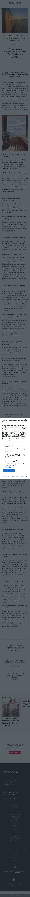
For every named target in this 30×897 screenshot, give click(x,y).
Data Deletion (5, 476)
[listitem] (15, 445)
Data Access (15, 476)
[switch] (24, 449)
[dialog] (15, 448)
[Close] (26, 420)
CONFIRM (9, 470)
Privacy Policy (24, 476)
